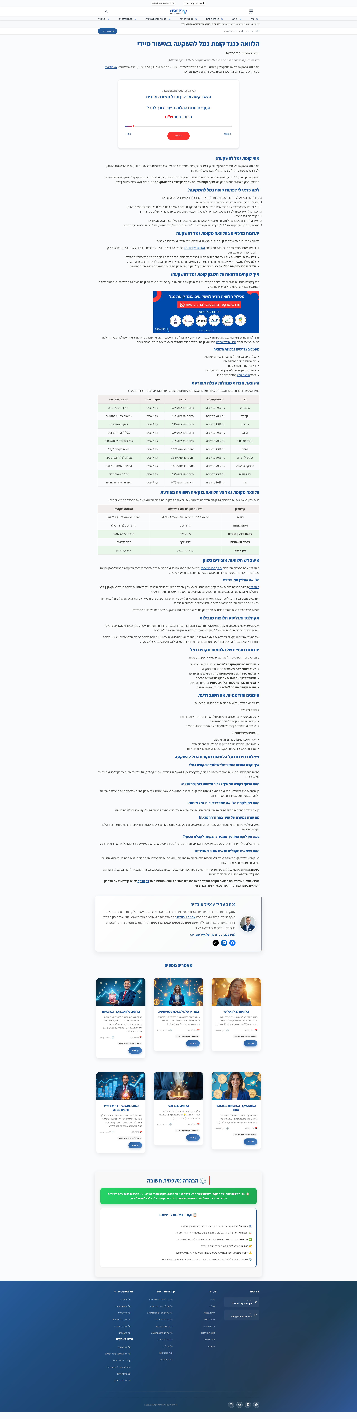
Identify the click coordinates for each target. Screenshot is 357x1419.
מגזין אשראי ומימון (166, 1352)
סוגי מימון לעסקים (123, 1373)
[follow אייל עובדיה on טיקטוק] (216, 943)
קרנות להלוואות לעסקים (121, 1360)
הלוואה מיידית (125, 1299)
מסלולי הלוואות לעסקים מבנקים (118, 1367)
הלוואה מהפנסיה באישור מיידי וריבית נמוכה (120, 1108)
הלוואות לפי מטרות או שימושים (161, 1299)
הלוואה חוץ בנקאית (123, 1306)
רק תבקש (143, 881)
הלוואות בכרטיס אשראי (121, 1319)
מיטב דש (254, 587)
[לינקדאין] (248, 1405)
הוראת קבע (243, 375)
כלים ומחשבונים (166, 1359)
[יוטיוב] (239, 1405)
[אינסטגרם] (231, 1405)
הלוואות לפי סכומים (165, 1339)
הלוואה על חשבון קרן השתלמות (121, 1012)
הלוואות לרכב (167, 1346)
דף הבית (255, 24)
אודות (212, 1299)
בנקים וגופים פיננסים (164, 1326)
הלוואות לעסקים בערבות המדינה (117, 1353)
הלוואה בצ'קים (124, 1332)
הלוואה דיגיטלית (124, 1312)
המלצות (212, 1306)
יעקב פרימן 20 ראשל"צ (193, 3)
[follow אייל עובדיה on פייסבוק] (232, 943)
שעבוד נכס (111, 67)
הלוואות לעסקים (124, 1347)
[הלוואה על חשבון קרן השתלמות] (120, 992)
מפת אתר (211, 1346)
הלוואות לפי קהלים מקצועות (162, 1332)
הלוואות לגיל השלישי (236, 1012)
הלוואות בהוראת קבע (122, 1326)
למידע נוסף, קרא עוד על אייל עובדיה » (212, 935)
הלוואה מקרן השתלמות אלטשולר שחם (236, 1108)
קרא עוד (250, 1043)
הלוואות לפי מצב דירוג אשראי (161, 1306)
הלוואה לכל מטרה (226, 342)
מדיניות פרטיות (209, 1326)
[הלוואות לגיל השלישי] (236, 992)
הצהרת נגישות (209, 1339)
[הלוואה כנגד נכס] (178, 1086)
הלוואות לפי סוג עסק (122, 1380)
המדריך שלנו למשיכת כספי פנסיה (178, 1012)
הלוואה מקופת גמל (194, 248)
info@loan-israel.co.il (161, 3)
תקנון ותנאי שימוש (208, 1332)
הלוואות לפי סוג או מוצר (164, 1319)
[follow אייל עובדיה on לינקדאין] (224, 943)
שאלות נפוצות (209, 1312)
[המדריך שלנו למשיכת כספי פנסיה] (178, 992)
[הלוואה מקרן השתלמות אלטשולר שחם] (236, 1086)
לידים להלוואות (209, 1319)
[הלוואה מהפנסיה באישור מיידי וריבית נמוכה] (120, 1086)
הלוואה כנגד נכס (178, 1106)
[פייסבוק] (256, 1405)
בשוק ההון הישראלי (211, 568)
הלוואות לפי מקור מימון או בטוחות (236, 24)
